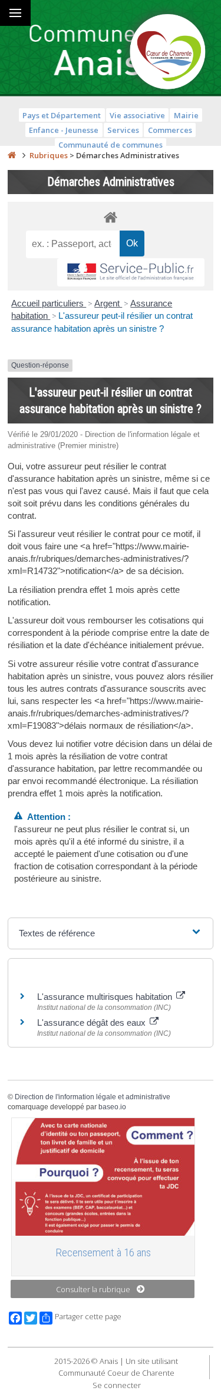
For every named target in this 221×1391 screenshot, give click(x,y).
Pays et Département (61, 115)
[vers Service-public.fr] (130, 272)
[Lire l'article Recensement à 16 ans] (103, 1177)
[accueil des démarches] (110, 217)
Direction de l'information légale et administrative (92, 1097)
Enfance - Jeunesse (63, 130)
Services (123, 130)
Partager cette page (88, 1317)
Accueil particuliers (48, 303)
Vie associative (137, 115)
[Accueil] (12, 155)
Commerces (170, 130)
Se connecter (117, 1385)
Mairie (186, 115)
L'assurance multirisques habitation (105, 997)
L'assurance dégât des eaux (92, 1023)
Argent (108, 303)
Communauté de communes (110, 144)
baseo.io (112, 1107)
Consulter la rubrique (93, 1289)
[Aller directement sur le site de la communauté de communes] (168, 53)
